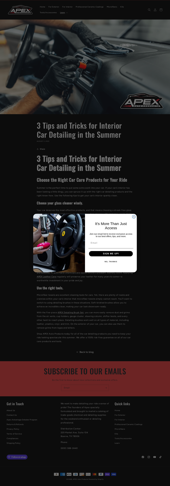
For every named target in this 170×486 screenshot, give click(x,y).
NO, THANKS (111, 262)
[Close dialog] (133, 216)
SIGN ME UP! (111, 254)
